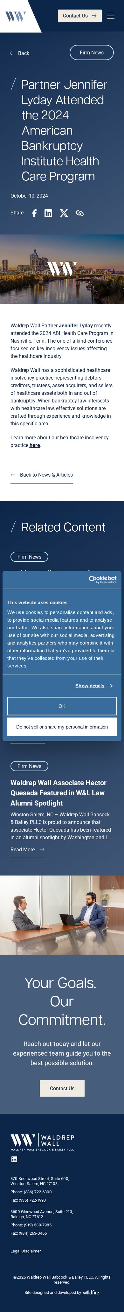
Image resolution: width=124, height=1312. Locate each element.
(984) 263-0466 (33, 1233)
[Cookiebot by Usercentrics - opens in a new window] (89, 580)
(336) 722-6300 (38, 1192)
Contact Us (75, 15)
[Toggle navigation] (109, 16)
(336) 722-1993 (32, 1200)
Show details (89, 685)
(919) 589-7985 (38, 1225)
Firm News (92, 52)
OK (62, 705)
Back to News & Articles (46, 474)
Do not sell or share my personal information (62, 726)
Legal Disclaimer (25, 1251)
